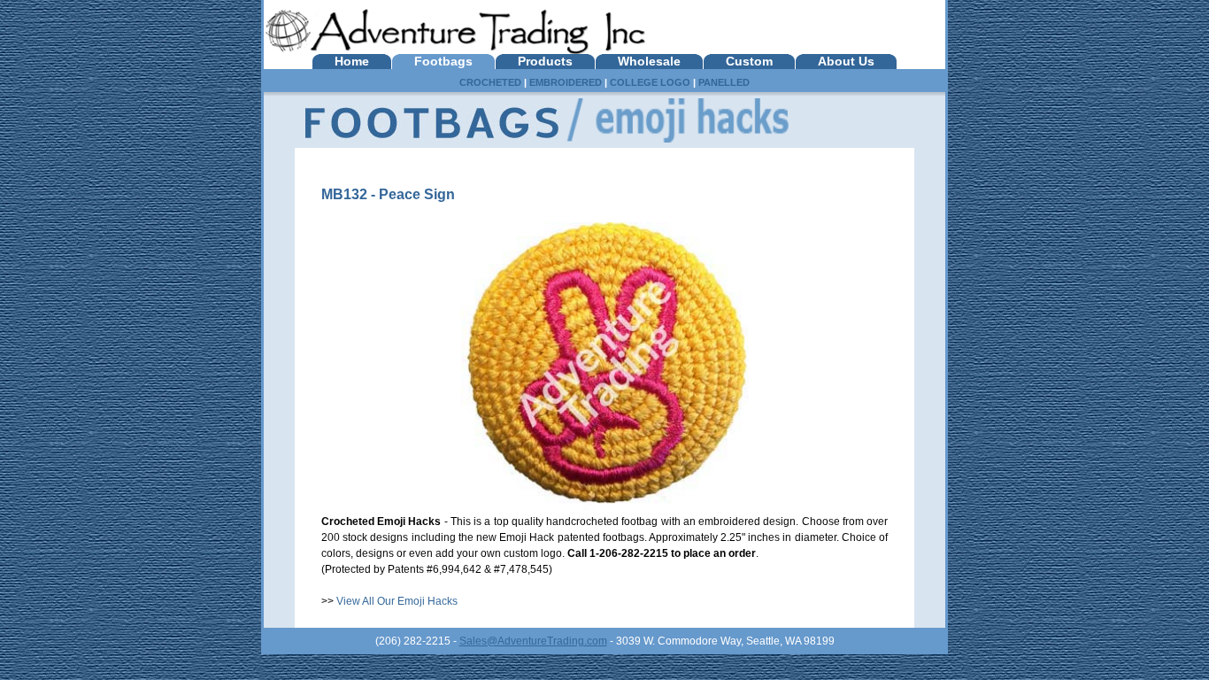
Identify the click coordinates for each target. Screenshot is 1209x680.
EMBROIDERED (565, 82)
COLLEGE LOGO (650, 82)
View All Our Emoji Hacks (397, 601)
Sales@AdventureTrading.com (533, 641)
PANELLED (724, 82)
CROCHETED (490, 82)
